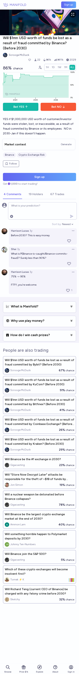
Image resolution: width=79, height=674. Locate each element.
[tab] (12, 194)
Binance (9, 154)
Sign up (68, 4)
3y (31, 230)
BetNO (56, 106)
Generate (66, 144)
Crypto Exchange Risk (32, 154)
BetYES (18, 106)
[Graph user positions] (40, 67)
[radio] (47, 67)
